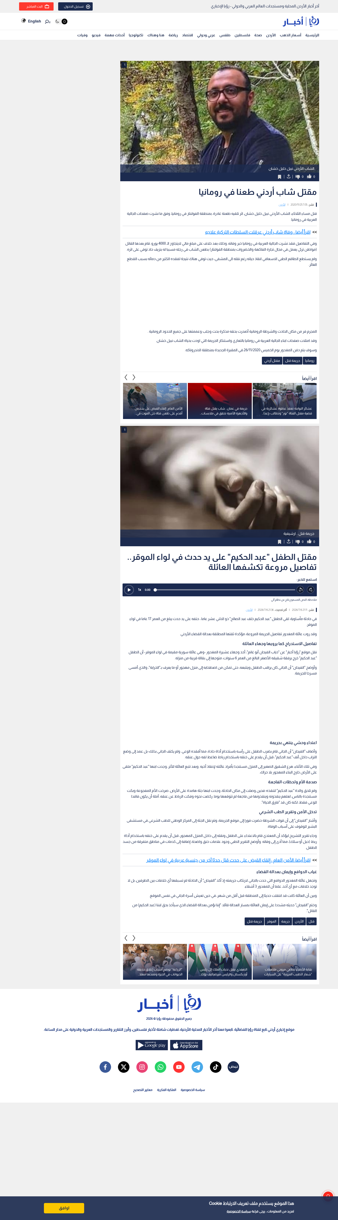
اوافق (64, 1208)
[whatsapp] (160, 1067)
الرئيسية (312, 35)
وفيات (82, 35)
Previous (134, 377)
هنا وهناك (155, 35)
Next (126, 377)
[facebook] (105, 1067)
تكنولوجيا (136, 35)
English (34, 21)
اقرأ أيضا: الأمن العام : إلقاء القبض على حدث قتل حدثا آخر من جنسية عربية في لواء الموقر (228, 860)
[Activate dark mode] (61, 21)
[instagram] (142, 1067)
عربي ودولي (206, 35)
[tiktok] (215, 1067)
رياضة (173, 35)
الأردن (271, 35)
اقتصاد (187, 35)
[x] (123, 1067)
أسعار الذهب (290, 35)
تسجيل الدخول (74, 6)
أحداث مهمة (115, 35)
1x (139, 590)
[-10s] (300, 590)
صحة (258, 35)
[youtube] (179, 1067)
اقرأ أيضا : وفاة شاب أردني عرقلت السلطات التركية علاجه (257, 232)
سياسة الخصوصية (239, 1211)
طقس (224, 35)
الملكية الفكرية (166, 1090)
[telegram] (197, 1067)
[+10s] (311, 590)
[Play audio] (129, 590)
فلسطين (242, 35)
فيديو (96, 35)
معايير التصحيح (142, 1090)
